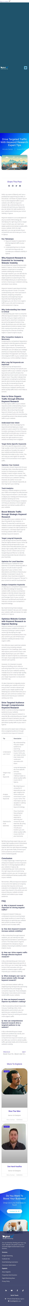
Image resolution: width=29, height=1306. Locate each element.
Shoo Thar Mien (14, 1111)
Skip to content (4, 1)
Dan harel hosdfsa (14, 1167)
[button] (25, 67)
